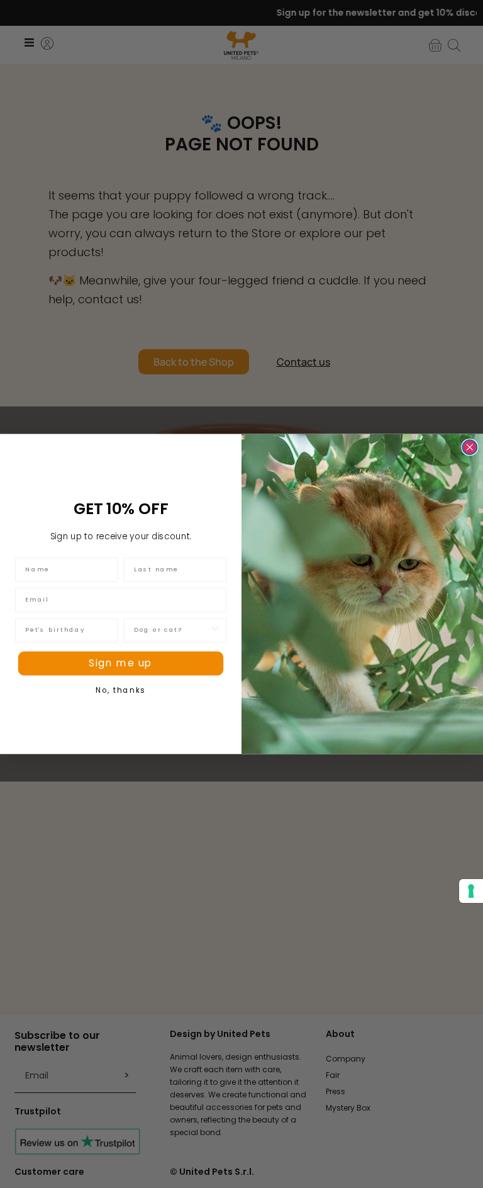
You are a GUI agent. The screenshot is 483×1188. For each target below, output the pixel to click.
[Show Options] (215, 630)
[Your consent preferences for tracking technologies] (471, 891)
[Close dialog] (469, 447)
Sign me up (121, 663)
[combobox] (171, 630)
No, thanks (121, 690)
